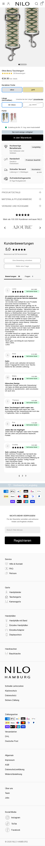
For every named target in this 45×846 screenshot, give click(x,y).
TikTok (14, 823)
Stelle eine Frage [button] (22, 266)
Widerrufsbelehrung (13, 774)
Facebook (15, 830)
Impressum (10, 760)
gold (33, 90)
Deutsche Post (11, 741)
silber (12, 90)
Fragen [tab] (27, 276)
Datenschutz (10, 695)
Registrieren (22, 540)
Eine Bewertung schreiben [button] (22, 260)
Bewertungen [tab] (10, 276)
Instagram (15, 817)
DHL (7, 736)
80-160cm (33, 105)
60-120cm (12, 105)
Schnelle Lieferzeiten (14, 686)
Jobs (7, 798)
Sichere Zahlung (12, 700)
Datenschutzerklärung (14, 769)
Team (7, 793)
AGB (7, 764)
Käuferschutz (11, 690)
